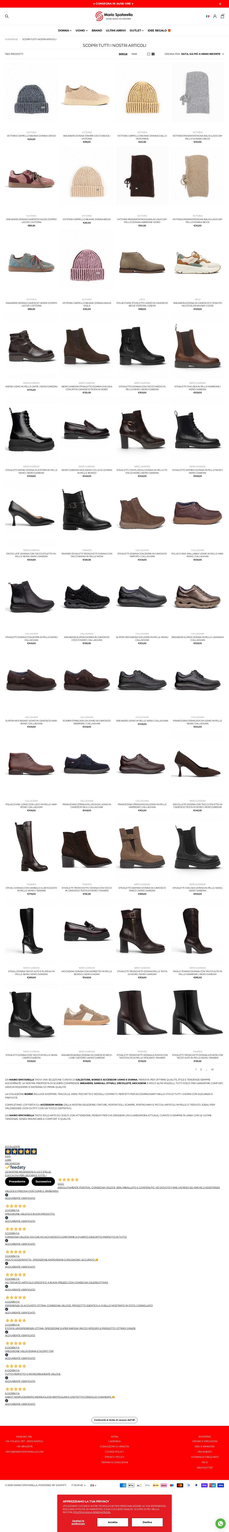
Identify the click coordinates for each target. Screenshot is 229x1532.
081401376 (27, 1446)
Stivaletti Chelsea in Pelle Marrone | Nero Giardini (197, 388)
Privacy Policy (114, 1456)
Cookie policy (114, 1451)
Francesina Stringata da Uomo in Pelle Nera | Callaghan (197, 722)
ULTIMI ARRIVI (116, 30)
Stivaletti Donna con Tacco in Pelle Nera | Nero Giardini (31, 1056)
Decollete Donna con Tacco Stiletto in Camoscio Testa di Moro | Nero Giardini (197, 806)
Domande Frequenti (204, 1456)
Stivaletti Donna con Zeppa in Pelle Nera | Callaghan (31, 638)
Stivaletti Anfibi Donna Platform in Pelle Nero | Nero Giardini (31, 471)
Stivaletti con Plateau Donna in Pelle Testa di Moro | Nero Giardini (142, 471)
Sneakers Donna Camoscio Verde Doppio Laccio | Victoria (31, 304)
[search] (6, 16)
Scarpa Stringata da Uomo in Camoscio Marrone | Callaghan (87, 722)
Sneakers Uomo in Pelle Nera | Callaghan (142, 720)
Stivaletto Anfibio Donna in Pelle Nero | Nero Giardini (197, 471)
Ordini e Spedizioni (204, 1441)
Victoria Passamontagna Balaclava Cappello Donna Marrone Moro (142, 220)
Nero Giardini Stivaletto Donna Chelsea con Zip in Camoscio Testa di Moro (87, 388)
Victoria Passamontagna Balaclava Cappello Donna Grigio (198, 137)
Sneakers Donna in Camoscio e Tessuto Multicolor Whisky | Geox (197, 304)
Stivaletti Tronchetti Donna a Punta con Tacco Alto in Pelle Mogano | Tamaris (142, 1056)
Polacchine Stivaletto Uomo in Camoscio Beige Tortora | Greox (142, 304)
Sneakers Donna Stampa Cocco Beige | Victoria (87, 137)
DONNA (63, 30)
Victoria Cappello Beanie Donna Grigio (31, 135)
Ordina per (172, 53)
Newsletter (205, 1467)
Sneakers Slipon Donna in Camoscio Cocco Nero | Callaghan (86, 638)
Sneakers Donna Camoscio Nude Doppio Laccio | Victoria (31, 220)
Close (220, 4)
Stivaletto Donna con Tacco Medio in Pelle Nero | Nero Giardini (142, 388)
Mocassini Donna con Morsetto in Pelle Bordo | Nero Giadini (87, 973)
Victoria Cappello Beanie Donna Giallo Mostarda (142, 137)
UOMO (80, 30)
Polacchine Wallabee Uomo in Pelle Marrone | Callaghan (197, 555)
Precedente (17, 1181)
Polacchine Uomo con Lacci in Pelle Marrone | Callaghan (31, 806)
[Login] (215, 16)
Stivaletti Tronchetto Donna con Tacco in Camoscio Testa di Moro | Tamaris (87, 889)
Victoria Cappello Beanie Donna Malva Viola (86, 304)
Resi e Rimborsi (205, 1446)
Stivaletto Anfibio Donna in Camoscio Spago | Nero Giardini (142, 889)
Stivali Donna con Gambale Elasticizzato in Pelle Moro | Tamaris (31, 889)
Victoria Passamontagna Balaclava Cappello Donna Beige (198, 220)
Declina (147, 1522)
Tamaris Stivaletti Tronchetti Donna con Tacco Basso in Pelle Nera (86, 555)
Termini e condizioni (114, 1462)
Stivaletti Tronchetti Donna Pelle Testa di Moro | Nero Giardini (142, 973)
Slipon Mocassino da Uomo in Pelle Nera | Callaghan (142, 638)
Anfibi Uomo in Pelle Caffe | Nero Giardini (31, 386)
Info (205, 1462)
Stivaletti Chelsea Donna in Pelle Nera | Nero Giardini (198, 889)
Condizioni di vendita (114, 1446)
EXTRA (114, 1436)
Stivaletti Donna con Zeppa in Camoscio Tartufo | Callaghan (142, 555)
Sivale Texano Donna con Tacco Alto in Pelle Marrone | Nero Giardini (197, 973)
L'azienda (114, 1441)
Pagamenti (205, 1451)
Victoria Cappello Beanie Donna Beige (87, 219)
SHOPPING (204, 1436)
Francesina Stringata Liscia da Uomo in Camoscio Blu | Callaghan (87, 806)
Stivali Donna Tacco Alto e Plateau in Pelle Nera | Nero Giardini (31, 973)
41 (212, 1069)
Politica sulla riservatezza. (92, 1512)
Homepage (11, 39)
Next (221, 1069)
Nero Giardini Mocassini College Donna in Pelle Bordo (87, 471)
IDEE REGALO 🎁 (159, 30)
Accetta (112, 1522)
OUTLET (135, 30)
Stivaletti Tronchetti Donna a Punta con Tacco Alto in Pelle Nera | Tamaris (197, 1056)
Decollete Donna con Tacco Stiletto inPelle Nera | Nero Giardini (31, 555)
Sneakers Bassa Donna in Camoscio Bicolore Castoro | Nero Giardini (86, 1056)
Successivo (43, 1181)
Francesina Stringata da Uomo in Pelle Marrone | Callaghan (142, 806)
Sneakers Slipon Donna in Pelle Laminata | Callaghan (198, 638)
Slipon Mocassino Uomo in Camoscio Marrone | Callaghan (31, 722)
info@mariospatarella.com (24, 1451)
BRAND (97, 30)
